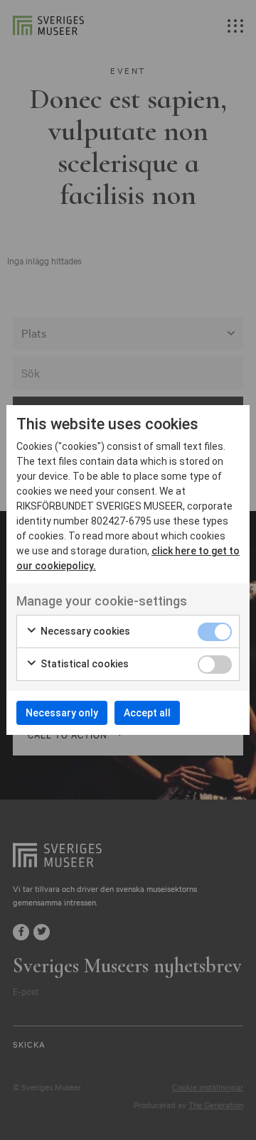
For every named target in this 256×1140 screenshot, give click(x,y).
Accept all (147, 713)
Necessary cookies (84, 631)
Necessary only (62, 713)
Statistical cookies (83, 664)
